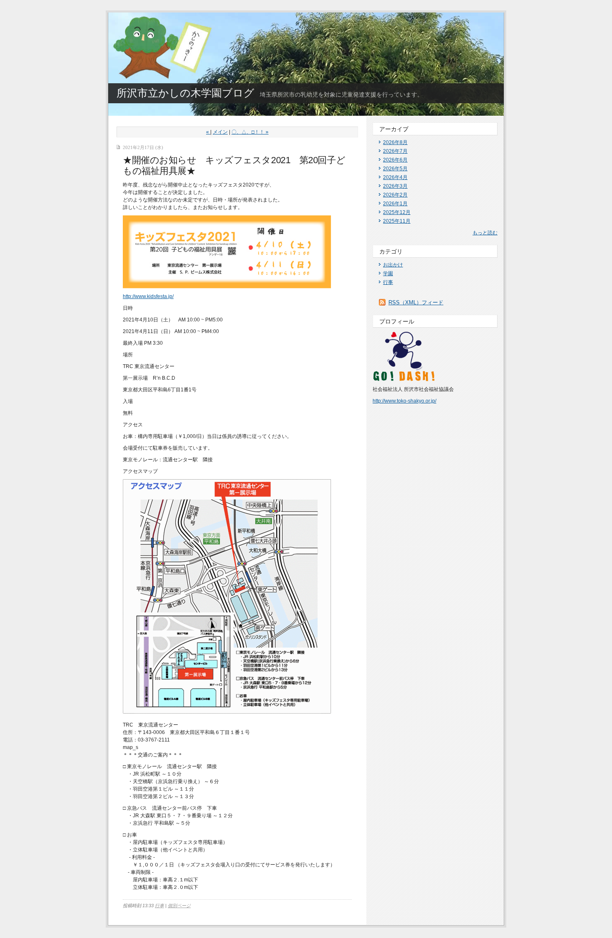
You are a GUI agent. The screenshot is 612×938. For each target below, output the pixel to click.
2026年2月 (395, 195)
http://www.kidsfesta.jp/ (148, 296)
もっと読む (485, 233)
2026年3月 (395, 186)
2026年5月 (395, 169)
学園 (388, 273)
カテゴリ (391, 251)
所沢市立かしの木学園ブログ (185, 93)
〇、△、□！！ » (250, 132)
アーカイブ (393, 129)
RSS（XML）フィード (415, 302)
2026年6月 (395, 160)
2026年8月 (395, 142)
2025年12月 (396, 212)
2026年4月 (395, 177)
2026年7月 (395, 151)
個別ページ (179, 905)
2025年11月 (396, 221)
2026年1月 (395, 204)
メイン (220, 132)
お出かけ (393, 265)
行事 (159, 905)
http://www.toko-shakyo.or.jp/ (404, 401)
